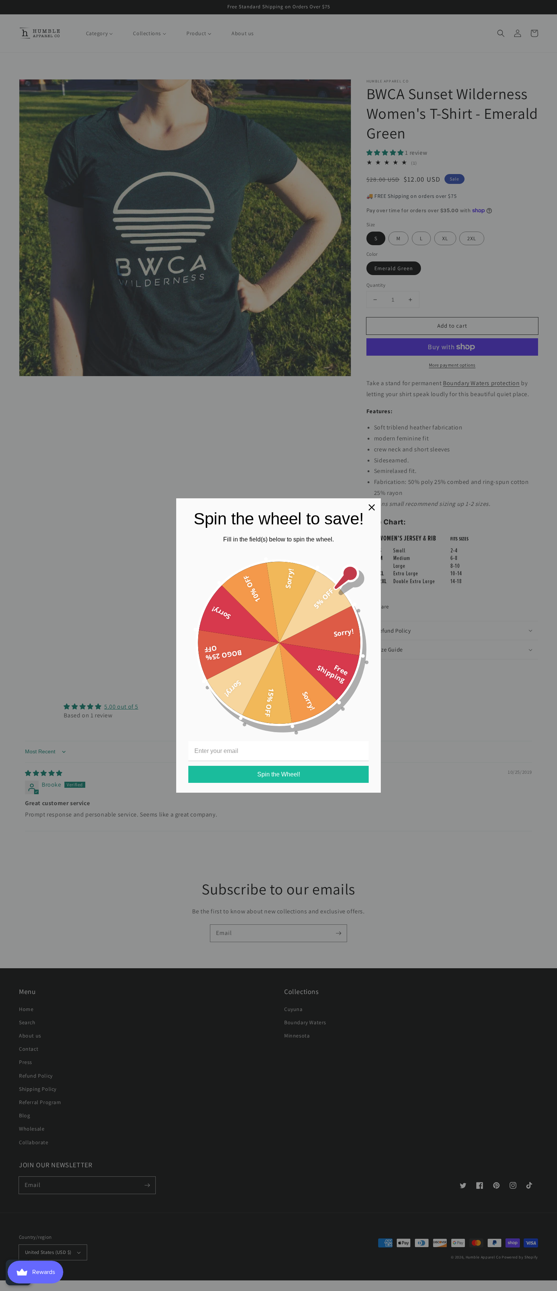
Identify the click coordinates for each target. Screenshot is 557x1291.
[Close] (372, 507)
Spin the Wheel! (278, 774)
